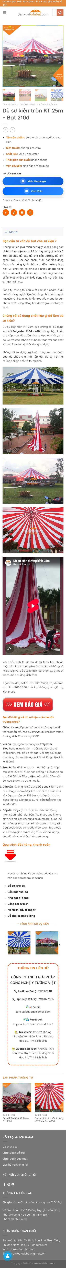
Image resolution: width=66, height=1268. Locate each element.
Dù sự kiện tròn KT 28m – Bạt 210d (16, 1120)
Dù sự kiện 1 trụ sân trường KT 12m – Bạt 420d (49, 1120)
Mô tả (13, 232)
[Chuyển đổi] (6, 232)
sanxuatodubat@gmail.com (33, 1011)
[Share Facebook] (6, 212)
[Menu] (5, 12)
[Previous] (8, 56)
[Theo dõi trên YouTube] (13, 1184)
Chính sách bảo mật (15, 1158)
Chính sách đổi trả (14, 1152)
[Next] (58, 56)
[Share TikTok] (14, 212)
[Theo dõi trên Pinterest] (8, 1184)
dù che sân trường (41, 255)
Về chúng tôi (10, 1146)
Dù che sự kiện (48, 104)
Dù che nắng (27, 104)
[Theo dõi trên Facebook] (4, 1184)
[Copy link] (30, 212)
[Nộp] (60, 12)
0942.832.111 (45, 991)
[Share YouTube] (22, 212)
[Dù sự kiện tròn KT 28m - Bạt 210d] (17, 1097)
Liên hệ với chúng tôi (15, 1164)
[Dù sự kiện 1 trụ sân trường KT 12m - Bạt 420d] (49, 1097)
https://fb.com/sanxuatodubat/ (33, 1024)
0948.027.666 (46, 999)
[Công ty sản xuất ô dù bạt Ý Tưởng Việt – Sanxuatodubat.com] (33, 13)
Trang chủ (9, 104)
